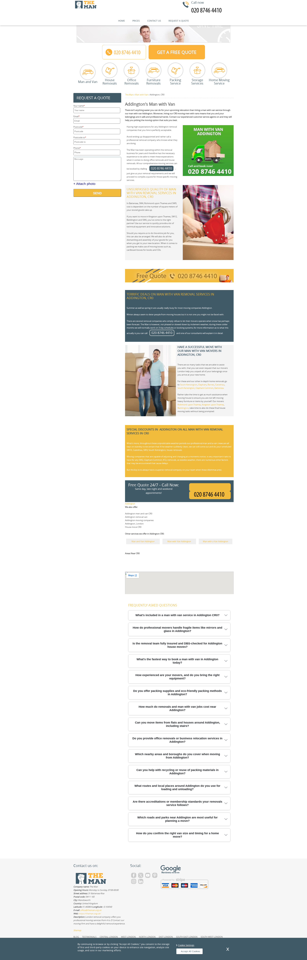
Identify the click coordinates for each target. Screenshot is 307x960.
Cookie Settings (186, 945)
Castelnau (219, 384)
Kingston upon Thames (213, 404)
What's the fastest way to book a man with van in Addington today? (177, 661)
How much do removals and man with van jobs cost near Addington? (177, 708)
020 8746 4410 (161, 168)
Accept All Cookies (190, 951)
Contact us (154, 20)
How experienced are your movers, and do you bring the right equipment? (177, 677)
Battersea (219, 388)
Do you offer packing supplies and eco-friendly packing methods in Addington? (177, 692)
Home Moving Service (219, 81)
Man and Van (87, 81)
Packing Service (175, 81)
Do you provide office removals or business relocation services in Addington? (177, 740)
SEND (97, 193)
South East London (186, 936)
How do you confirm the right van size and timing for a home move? (177, 835)
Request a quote (179, 20)
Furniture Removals (153, 81)
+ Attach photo (84, 184)
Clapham (202, 384)
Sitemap (77, 930)
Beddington (183, 407)
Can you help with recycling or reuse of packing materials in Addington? (177, 771)
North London (147, 936)
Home (121, 20)
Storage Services (197, 81)
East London (166, 936)
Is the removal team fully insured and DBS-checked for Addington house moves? (177, 645)
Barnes (211, 384)
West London (128, 936)
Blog (76, 936)
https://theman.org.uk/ (90, 913)
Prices (136, 20)
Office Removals (131, 81)
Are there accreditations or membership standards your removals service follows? (177, 803)
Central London (109, 936)
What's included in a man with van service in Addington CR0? (177, 615)
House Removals (109, 81)
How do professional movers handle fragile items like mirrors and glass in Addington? (177, 629)
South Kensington (188, 384)
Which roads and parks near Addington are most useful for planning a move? (177, 819)
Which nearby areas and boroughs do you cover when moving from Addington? (177, 756)
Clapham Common (204, 388)
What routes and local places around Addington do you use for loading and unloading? (177, 787)
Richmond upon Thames (189, 404)
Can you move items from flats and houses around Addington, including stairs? (177, 724)
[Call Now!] (210, 495)
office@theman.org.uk (90, 910)
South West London (212, 936)
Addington (130, 503)
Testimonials (89, 936)
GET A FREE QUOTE (177, 52)
